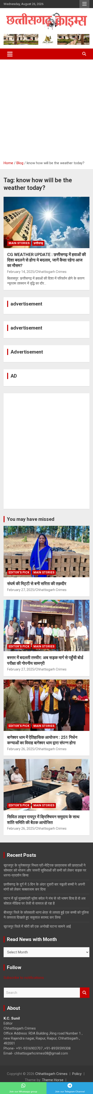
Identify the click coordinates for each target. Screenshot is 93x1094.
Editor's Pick (19, 572)
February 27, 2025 (20, 590)
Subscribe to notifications (24, 978)
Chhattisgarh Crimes (51, 272)
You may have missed (30, 519)
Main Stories (19, 243)
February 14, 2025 (20, 272)
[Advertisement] (46, 108)
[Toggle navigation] (10, 54)
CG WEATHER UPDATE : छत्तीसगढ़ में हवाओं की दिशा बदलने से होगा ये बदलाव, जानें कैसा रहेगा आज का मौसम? (46, 260)
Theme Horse (52, 1080)
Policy (77, 1074)
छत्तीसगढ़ (38, 243)
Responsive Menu (84, 4)
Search (84, 992)
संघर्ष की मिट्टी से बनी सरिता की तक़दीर (36, 583)
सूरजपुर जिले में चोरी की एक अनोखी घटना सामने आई (37, 926)
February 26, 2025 (20, 749)
